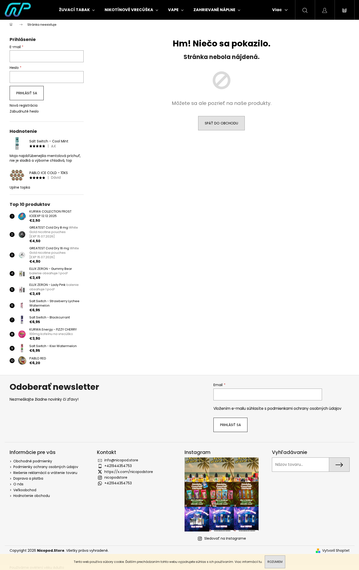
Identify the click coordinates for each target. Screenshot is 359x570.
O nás (18, 484)
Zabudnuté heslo (24, 111)
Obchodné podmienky (32, 461)
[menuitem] (77, 10)
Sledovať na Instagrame (225, 538)
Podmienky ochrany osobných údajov (45, 466)
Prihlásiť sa (26, 93)
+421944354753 (118, 465)
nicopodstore (115, 477)
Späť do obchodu (221, 123)
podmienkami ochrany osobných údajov (304, 408)
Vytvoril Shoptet (336, 550)
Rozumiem (275, 562)
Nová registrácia (24, 105)
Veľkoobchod (24, 490)
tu (260, 562)
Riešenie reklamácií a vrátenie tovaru (45, 472)
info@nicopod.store (121, 460)
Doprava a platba (28, 478)
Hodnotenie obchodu (31, 495)
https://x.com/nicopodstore (128, 471)
